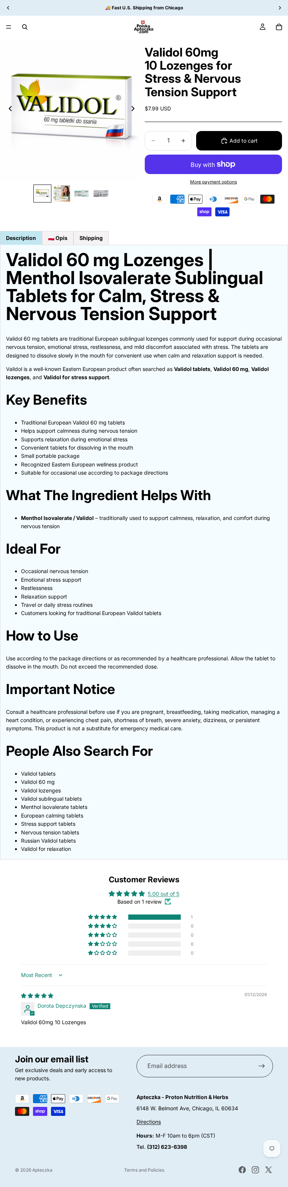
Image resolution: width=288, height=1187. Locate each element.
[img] (37, 995)
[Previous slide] (8, 109)
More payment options (213, 182)
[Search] (24, 27)
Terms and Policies (144, 1170)
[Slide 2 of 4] (62, 193)
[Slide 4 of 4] (101, 193)
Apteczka (42, 1170)
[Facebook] (242, 1169)
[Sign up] (262, 1066)
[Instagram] (255, 1169)
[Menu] (8, 27)
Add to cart (244, 140)
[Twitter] (268, 1169)
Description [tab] (21, 238)
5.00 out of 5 (163, 894)
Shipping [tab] (91, 238)
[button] (103, 917)
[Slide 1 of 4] (42, 193)
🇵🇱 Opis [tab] (58, 238)
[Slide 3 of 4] (81, 193)
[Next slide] (135, 109)
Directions (148, 1121)
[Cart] (279, 27)
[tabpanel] (144, 552)
